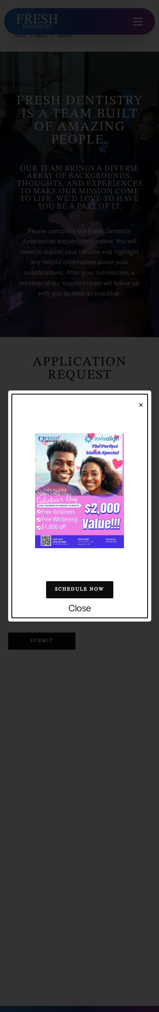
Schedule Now (79, 589)
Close (79, 608)
